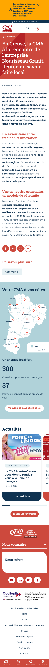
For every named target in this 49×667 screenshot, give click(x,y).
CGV (24, 619)
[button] (27, 248)
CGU (24, 614)
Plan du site (24, 648)
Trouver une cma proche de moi (24, 408)
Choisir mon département (26, 22)
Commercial (12, 271)
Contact (24, 653)
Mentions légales (24, 636)
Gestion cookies (25, 642)
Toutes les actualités (24, 514)
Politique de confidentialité (24, 608)
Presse (24, 631)
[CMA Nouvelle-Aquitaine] (7, 28)
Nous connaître (14, 544)
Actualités (10, 37)
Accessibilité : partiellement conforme (24, 625)
